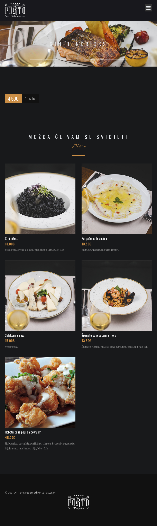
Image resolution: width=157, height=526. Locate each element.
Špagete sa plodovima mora (99, 335)
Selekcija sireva (15, 335)
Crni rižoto (11, 238)
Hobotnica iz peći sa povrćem (23, 432)
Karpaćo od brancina (94, 238)
